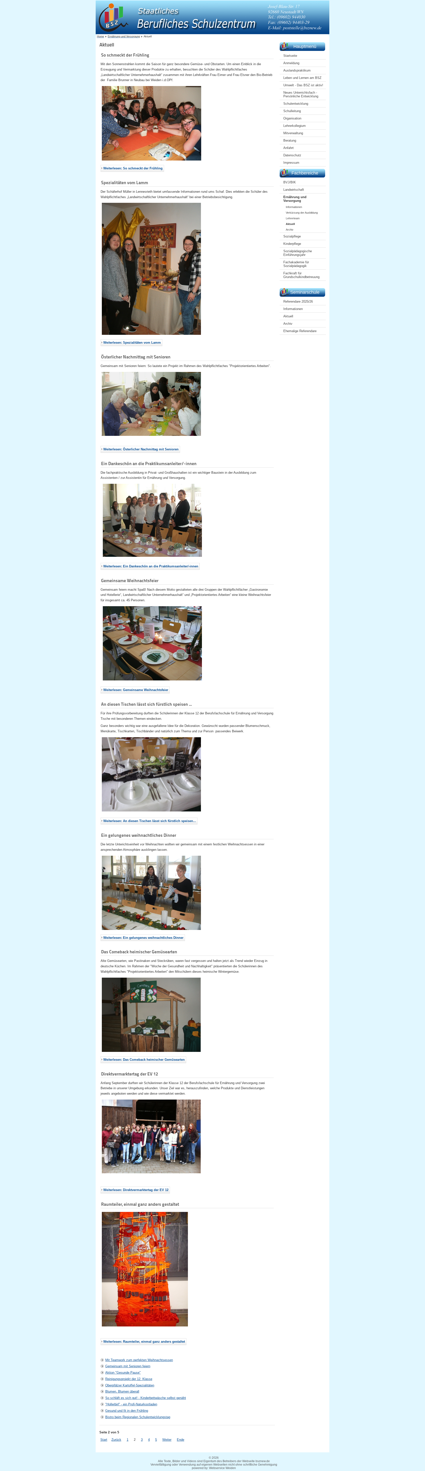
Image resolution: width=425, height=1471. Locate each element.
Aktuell (290, 223)
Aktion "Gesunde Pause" (123, 1372)
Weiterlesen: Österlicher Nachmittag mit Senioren (141, 449)
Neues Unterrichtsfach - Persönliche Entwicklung (300, 94)
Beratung (289, 140)
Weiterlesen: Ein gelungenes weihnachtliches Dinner (143, 938)
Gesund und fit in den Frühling (126, 1410)
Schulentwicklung (295, 103)
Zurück (116, 1440)
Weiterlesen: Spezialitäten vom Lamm (132, 342)
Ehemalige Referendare (300, 331)
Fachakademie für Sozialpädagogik (296, 264)
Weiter (166, 1440)
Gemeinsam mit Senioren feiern (127, 1366)
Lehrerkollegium (294, 126)
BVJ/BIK (289, 182)
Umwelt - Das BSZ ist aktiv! (303, 85)
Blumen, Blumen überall (122, 1391)
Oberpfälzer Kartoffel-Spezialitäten (129, 1385)
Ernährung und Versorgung (294, 199)
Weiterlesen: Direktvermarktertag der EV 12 (135, 1190)
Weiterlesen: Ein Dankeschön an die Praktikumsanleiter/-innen (150, 566)
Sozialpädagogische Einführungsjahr (297, 253)
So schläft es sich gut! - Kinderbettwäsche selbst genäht (145, 1398)
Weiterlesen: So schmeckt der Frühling (133, 168)
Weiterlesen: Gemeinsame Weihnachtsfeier (135, 690)
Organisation (292, 118)
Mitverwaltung (293, 133)
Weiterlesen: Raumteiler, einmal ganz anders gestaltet (144, 1341)
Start (103, 1440)
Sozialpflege (292, 236)
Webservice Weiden (222, 1468)
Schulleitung (292, 111)
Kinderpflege (292, 244)
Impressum (291, 162)
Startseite (290, 56)
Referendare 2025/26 (298, 301)
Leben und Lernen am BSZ (302, 78)
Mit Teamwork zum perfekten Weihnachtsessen (139, 1360)
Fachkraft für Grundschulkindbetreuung (301, 275)
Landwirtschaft (293, 189)
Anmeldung (291, 63)
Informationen (294, 207)
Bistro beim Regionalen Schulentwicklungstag (137, 1417)
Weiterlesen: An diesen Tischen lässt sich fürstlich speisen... (149, 821)
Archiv (289, 229)
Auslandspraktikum (297, 70)
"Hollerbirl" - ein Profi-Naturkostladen (131, 1404)
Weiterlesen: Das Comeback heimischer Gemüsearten (144, 1059)
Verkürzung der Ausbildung (302, 212)
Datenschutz (292, 155)
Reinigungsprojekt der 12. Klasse (128, 1379)
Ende (180, 1440)
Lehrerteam (293, 218)
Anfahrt (288, 148)
